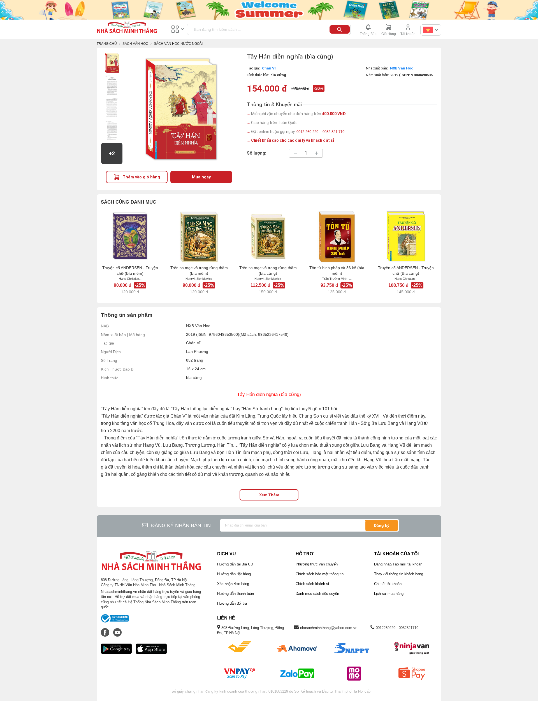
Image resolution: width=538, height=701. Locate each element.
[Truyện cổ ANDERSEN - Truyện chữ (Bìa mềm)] (130, 236)
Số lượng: (256, 153)
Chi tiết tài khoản (388, 584)
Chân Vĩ (269, 68)
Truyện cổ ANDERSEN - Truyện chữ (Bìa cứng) (406, 271)
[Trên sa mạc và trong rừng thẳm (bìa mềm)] (199, 236)
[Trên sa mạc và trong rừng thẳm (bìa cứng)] (268, 236)
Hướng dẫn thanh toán (235, 593)
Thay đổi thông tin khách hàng (398, 574)
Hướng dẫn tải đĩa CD (235, 564)
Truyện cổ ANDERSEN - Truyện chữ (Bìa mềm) (130, 271)
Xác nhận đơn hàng (233, 584)
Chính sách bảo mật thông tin (320, 574)
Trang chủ (107, 44)
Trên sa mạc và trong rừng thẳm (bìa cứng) (268, 271)
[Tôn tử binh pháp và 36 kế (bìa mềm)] (337, 236)
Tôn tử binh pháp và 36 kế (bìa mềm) (336, 271)
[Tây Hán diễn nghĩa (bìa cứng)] (111, 62)
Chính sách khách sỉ (312, 584)
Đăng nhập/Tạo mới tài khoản (398, 564)
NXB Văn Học (401, 68)
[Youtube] (117, 629)
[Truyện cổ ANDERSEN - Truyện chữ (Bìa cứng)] (406, 236)
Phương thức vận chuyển (317, 564)
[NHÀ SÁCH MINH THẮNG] (127, 28)
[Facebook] (105, 629)
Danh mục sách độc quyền (317, 593)
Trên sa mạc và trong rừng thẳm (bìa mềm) (199, 271)
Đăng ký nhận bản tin (181, 525)
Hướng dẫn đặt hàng (234, 574)
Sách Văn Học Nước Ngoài (178, 44)
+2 (112, 153)
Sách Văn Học (135, 44)
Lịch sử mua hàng (389, 593)
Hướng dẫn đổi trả (232, 603)
